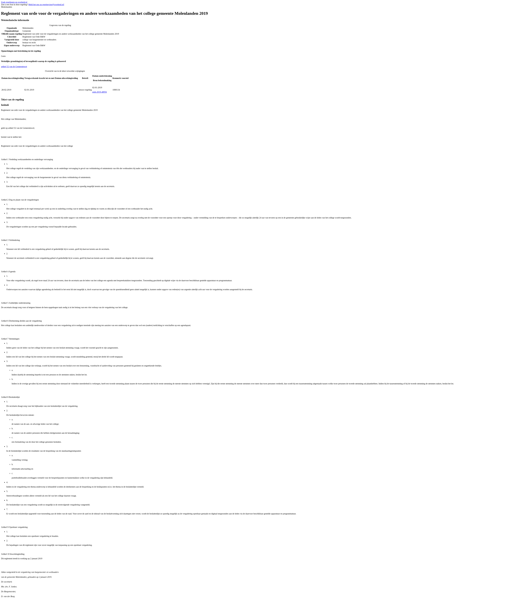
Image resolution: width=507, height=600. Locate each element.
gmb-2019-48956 (99, 92)
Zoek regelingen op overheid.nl (14, 2)
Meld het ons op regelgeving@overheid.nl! (46, 4)
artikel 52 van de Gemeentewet (14, 66)
